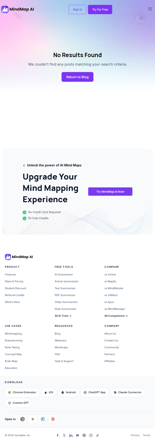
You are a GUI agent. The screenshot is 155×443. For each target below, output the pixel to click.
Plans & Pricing (14, 281)
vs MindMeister (114, 288)
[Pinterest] (84, 435)
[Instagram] (91, 435)
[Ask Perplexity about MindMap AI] (42, 419)
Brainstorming (13, 340)
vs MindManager (114, 308)
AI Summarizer (64, 274)
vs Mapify (110, 281)
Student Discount (15, 288)
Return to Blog (77, 77)
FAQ (57, 354)
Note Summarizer (65, 308)
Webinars (60, 340)
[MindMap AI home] (19, 257)
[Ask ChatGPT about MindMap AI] (22, 419)
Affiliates (109, 361)
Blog (57, 333)
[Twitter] (64, 435)
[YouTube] (77, 435)
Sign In (77, 9)
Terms (146, 435)
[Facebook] (57, 435)
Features (10, 274)
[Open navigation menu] (150, 8)
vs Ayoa (109, 302)
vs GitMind (110, 295)
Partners (109, 354)
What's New (12, 302)
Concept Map (13, 354)
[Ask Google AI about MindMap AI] (32, 419)
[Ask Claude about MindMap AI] (52, 419)
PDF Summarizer (65, 295)
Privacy (135, 435)
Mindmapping (13, 333)
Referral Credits (14, 295)
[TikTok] (97, 435)
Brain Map (11, 361)
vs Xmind (110, 274)
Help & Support (64, 361)
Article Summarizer (67, 281)
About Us (110, 333)
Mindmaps (61, 347)
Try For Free (100, 9)
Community (111, 347)
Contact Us (111, 340)
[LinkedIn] (71, 435)
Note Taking (12, 347)
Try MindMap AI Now (110, 191)
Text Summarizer (65, 288)
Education (11, 368)
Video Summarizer (66, 302)
